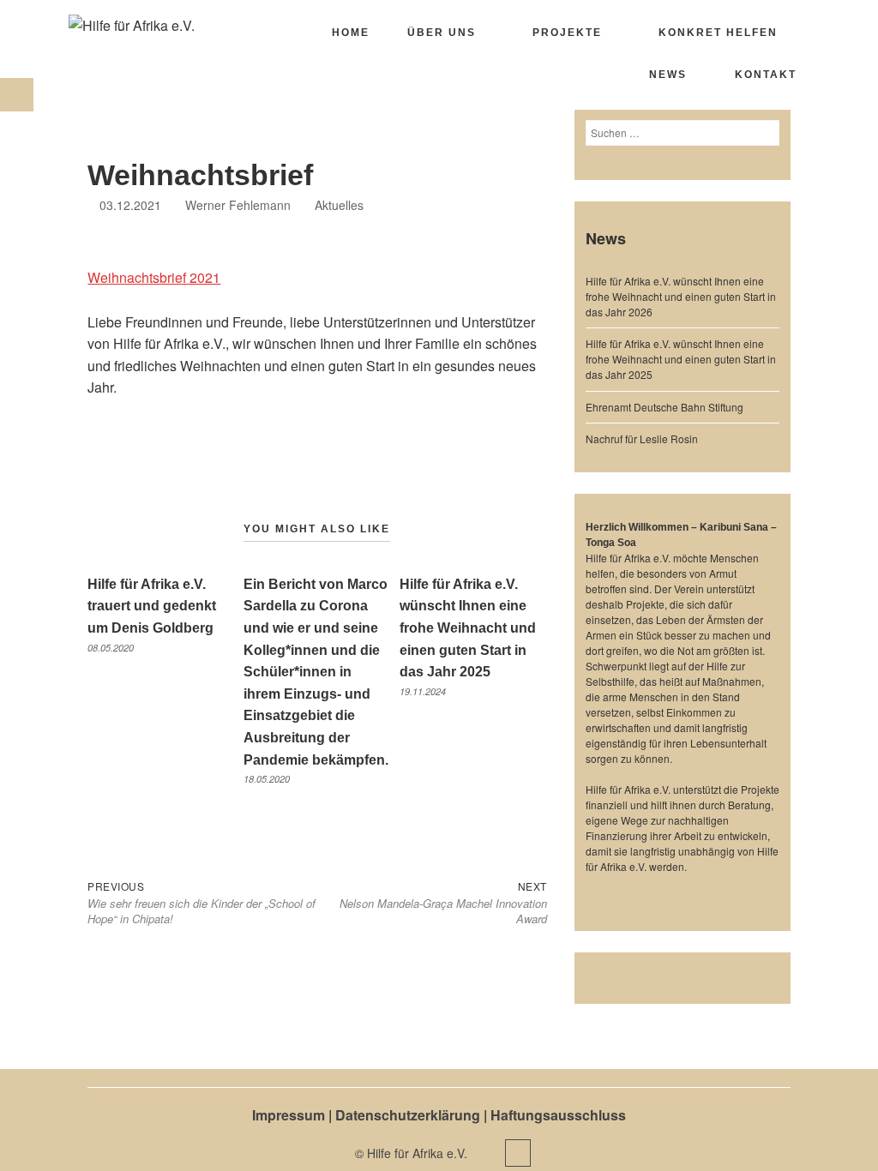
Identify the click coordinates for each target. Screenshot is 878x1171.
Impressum (288, 1115)
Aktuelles (339, 204)
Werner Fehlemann (238, 204)
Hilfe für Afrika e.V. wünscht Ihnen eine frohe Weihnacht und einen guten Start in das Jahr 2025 (468, 628)
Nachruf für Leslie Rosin (642, 438)
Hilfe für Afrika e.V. (419, 1153)
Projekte (567, 33)
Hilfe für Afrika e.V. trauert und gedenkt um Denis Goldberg (151, 606)
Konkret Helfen (718, 33)
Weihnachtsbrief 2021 (153, 277)
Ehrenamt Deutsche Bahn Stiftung (664, 406)
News (668, 75)
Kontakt (766, 75)
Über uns (441, 33)
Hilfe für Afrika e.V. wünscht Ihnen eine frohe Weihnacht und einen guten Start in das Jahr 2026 (681, 296)
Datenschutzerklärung (407, 1115)
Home (351, 33)
